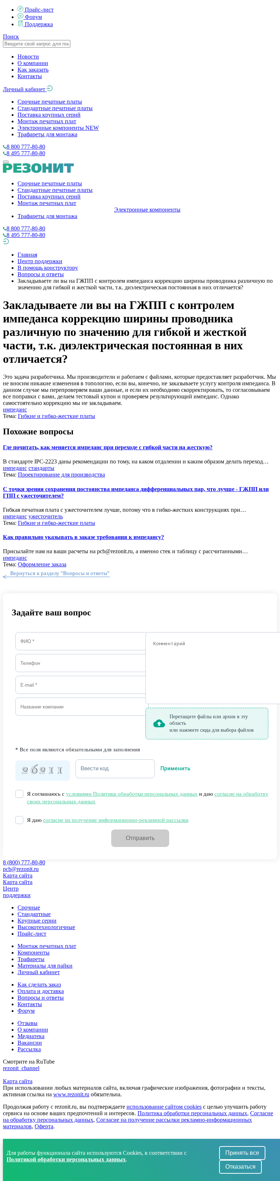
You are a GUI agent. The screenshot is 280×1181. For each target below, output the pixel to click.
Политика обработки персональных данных (192, 1113)
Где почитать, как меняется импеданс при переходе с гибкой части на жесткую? (108, 447)
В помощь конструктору (48, 268)
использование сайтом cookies (164, 1107)
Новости (28, 56)
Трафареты (31, 959)
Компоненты (34, 952)
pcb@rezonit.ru (21, 869)
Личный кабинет (25, 89)
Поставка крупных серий (49, 115)
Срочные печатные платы (50, 102)
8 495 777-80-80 (26, 153)
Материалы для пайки (45, 966)
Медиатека (31, 1036)
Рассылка (29, 1049)
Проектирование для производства (61, 474)
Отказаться (240, 1167)
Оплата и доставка (41, 991)
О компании (33, 63)
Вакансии (30, 1043)
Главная (27, 255)
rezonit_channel (21, 1068)
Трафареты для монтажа (47, 134)
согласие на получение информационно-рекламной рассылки (115, 820)
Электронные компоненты (58, 128)
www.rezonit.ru (71, 1094)
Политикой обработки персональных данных (66, 1159)
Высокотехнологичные (46, 927)
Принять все (242, 1153)
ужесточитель (45, 516)
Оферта (44, 1126)
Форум (33, 17)
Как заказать (33, 70)
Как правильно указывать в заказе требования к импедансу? (83, 537)
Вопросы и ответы (41, 274)
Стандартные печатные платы (55, 108)
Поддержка (39, 24)
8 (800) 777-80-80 (24, 862)
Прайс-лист (39, 10)
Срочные (29, 907)
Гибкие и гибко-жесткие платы (56, 416)
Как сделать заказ (39, 984)
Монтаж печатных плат (47, 121)
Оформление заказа (42, 564)
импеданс (15, 409)
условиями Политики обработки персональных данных (132, 794)
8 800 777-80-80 (26, 147)
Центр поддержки (40, 261)
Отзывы (28, 1023)
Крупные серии (37, 920)
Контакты (30, 76)
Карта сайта (17, 875)
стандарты (41, 468)
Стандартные (34, 914)
